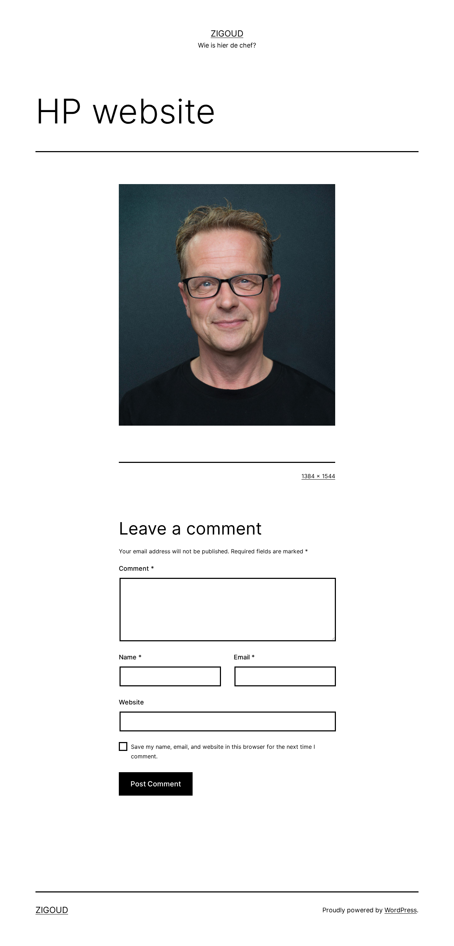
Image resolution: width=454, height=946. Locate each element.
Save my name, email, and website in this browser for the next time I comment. (223, 751)
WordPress (400, 910)
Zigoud (227, 33)
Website (131, 702)
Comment (136, 568)
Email (244, 657)
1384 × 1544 (318, 476)
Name (130, 657)
